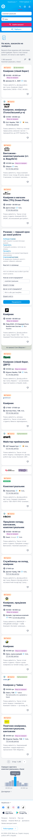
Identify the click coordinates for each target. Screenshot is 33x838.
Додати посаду (8, 285)
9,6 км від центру (12, 413)
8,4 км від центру (12, 448)
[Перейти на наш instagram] (13, 807)
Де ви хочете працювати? (12, 289)
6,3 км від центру (12, 169)
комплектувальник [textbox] (9, 14)
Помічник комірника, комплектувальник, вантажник (14, 729)
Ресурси (4, 818)
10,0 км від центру (12, 574)
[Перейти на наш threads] (8, 807)
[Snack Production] (9, 470)
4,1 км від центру (12, 210)
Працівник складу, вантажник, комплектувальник (13, 524)
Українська (5, 803)
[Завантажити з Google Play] (22, 812)
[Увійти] (29, 7)
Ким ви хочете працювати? (13, 278)
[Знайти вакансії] (20, 7)
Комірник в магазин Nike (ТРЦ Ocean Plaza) (16, 199)
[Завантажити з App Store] (7, 812)
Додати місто (8, 296)
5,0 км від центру (18, 617)
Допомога (25, 821)
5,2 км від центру (12, 493)
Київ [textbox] (6, 19)
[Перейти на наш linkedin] (18, 807)
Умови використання (9, 823)
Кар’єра (4, 821)
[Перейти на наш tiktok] (23, 807)
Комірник (8, 314)
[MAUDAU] (23, 470)
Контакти (12, 818)
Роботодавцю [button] (8, 828)
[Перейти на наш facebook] (3, 807)
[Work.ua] (3, 6)
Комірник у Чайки (13, 685)
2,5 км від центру (12, 656)
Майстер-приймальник (16, 441)
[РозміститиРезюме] (25, 7)
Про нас (21, 818)
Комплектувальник (14, 486)
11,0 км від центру (12, 124)
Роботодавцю (24, 2)
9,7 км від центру (12, 374)
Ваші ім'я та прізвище (11, 265)
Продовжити (16, 302)
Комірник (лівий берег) (16, 71)
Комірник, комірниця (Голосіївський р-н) (14, 111)
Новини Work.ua (14, 821)
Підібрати (17, 29)
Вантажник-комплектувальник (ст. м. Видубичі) (16, 156)
